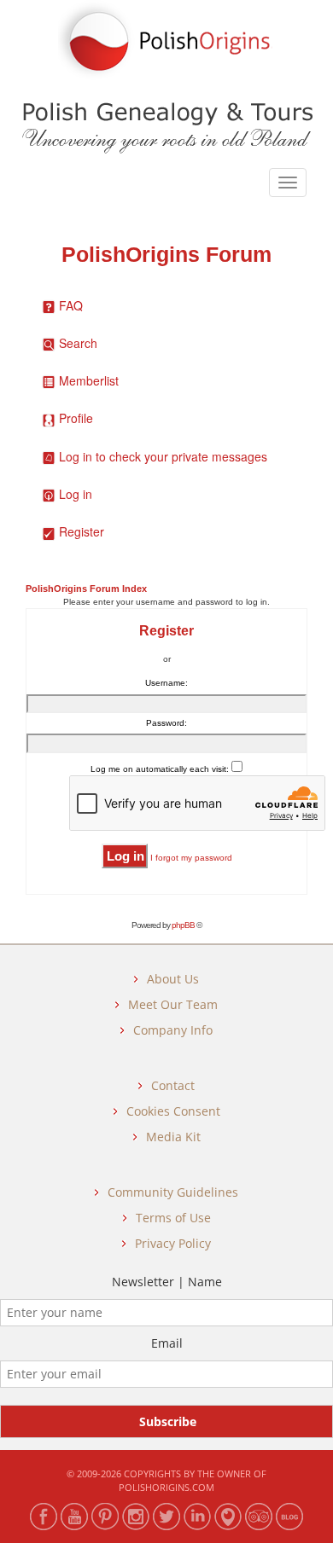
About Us (173, 979)
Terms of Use (173, 1217)
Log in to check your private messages (163, 456)
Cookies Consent (173, 1111)
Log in (75, 493)
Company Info (173, 1030)
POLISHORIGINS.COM (166, 1487)
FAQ (71, 305)
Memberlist (89, 380)
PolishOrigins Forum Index (86, 588)
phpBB (183, 925)
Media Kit (173, 1136)
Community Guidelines (173, 1192)
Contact (173, 1085)
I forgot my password (191, 857)
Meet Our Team (173, 1004)
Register (81, 531)
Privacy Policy (173, 1243)
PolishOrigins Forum (166, 254)
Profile (76, 417)
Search (78, 342)
